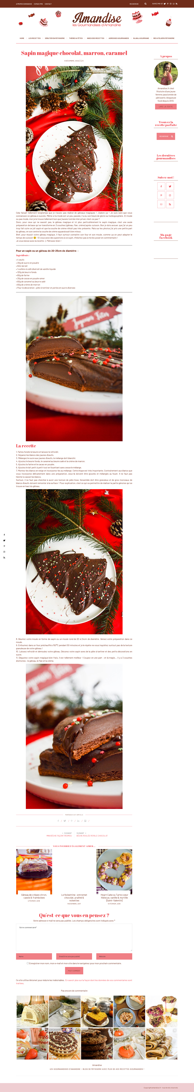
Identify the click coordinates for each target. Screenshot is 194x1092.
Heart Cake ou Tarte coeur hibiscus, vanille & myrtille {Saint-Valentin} (74, 897)
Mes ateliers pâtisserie (163, 38)
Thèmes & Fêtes (76, 38)
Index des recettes (95, 38)
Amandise (97, 1065)
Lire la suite (166, 106)
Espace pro (38, 4)
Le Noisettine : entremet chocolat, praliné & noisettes (34, 897)
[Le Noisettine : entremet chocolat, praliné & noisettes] (34, 871)
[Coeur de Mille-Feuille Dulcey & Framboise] (114, 871)
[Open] (32, 1011)
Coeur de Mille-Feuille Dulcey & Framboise (114, 896)
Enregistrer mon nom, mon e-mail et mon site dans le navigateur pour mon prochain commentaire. (75, 963)
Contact (48, 4)
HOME (22, 38)
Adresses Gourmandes (119, 38)
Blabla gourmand (141, 38)
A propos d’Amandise (24, 4)
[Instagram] (44, 1023)
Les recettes (35, 38)
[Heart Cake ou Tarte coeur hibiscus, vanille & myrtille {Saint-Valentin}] (74, 871)
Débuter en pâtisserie (55, 38)
